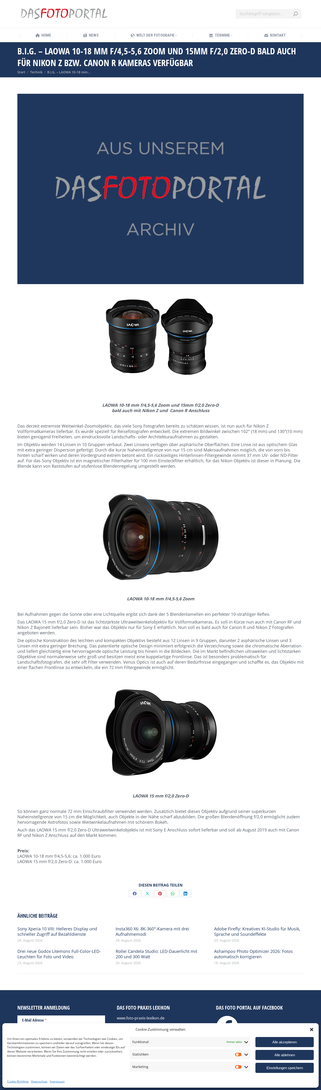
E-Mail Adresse (34, 1020)
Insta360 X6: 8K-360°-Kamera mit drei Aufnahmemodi (152, 931)
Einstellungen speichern (284, 1068)
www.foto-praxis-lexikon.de (140, 1018)
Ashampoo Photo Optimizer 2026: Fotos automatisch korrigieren (253, 954)
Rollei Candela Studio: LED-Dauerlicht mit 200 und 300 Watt (156, 954)
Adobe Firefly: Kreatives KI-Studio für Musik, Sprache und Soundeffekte (257, 931)
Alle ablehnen (284, 1055)
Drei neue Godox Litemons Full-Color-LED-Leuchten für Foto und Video (59, 954)
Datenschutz (39, 1081)
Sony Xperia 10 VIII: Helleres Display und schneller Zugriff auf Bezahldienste (57, 931)
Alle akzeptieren (284, 1042)
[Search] (295, 14)
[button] (311, 1029)
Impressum (57, 1081)
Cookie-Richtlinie (18, 1081)
